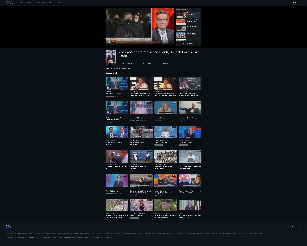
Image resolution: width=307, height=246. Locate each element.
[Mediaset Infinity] (9, 2)
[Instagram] (296, 226)
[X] (300, 226)
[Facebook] (292, 226)
